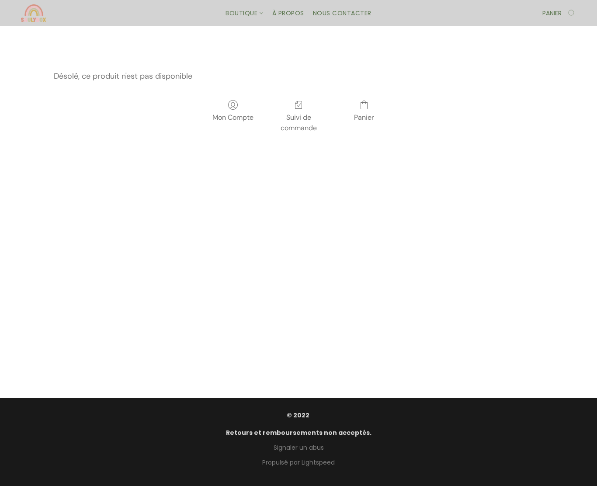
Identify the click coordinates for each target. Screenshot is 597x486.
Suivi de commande (299, 122)
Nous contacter (342, 13)
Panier (364, 117)
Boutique (243, 13)
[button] (33, 13)
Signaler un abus (299, 447)
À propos (288, 13)
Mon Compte (232, 117)
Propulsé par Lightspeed (298, 462)
